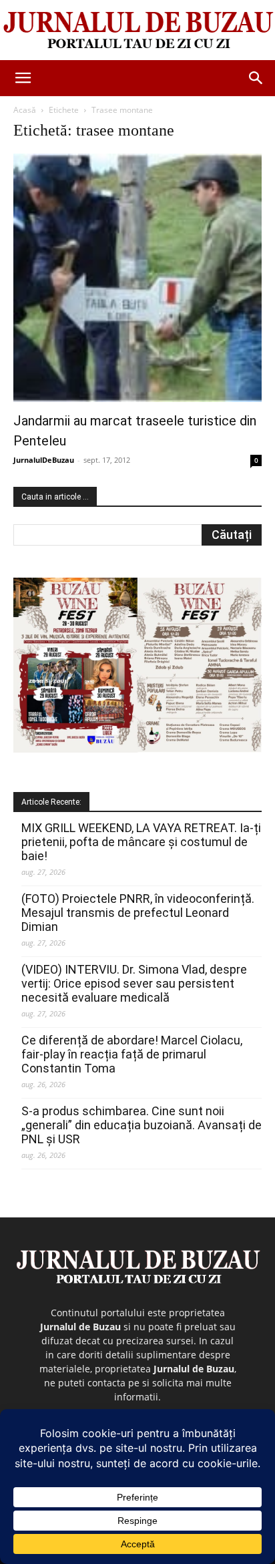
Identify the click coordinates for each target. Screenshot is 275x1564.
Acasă (24, 110)
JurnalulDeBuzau (43, 460)
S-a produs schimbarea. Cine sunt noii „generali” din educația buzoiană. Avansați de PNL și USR (141, 1125)
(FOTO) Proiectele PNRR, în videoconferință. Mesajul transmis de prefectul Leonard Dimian (137, 913)
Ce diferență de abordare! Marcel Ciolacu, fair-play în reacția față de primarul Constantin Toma (131, 1054)
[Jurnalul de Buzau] (137, 30)
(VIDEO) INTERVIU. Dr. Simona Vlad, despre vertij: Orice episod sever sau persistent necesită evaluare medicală (134, 983)
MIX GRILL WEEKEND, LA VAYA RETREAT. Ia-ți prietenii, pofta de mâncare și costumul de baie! (141, 842)
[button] (22, 78)
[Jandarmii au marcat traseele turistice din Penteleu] (137, 278)
